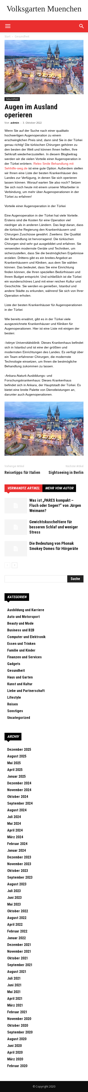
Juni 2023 (14, 897)
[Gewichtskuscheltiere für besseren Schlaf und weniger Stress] (16, 527)
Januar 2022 (16, 938)
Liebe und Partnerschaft (26, 691)
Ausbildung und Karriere (25, 610)
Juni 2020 (14, 1046)
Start (7, 36)
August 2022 (16, 918)
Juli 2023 (14, 891)
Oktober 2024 (17, 796)
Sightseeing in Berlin (66, 472)
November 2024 (19, 790)
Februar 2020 (17, 1066)
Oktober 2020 (17, 1025)
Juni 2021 (14, 985)
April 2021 (15, 998)
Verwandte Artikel (23, 488)
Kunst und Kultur (19, 684)
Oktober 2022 (17, 911)
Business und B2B (20, 630)
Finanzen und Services (24, 657)
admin (14, 122)
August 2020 (16, 1039)
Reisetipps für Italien (22, 472)
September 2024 (19, 803)
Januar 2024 (16, 850)
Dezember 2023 (19, 857)
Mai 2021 (14, 992)
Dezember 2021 (19, 945)
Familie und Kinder (21, 650)
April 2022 (15, 924)
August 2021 (16, 971)
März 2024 (15, 837)
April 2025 (15, 770)
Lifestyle (14, 697)
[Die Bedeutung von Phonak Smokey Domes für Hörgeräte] (16, 548)
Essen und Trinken (21, 643)
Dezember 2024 (19, 783)
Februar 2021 (17, 1012)
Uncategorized (18, 718)
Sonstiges (15, 711)
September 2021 (19, 965)
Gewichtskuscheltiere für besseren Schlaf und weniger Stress (53, 526)
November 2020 (19, 1019)
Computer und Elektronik (26, 637)
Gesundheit (22, 36)
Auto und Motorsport (23, 617)
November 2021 (19, 951)
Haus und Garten (20, 677)
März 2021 (15, 1005)
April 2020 (15, 1052)
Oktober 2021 (17, 958)
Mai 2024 (14, 823)
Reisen (12, 704)
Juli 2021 (14, 978)
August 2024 (16, 810)
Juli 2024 (14, 817)
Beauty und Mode (20, 623)
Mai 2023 (14, 904)
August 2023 (16, 884)
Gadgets (13, 664)
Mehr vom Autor (59, 488)
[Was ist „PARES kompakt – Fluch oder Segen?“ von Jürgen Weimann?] (16, 505)
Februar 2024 (17, 844)
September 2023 (19, 877)
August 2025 (16, 756)
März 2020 (15, 1059)
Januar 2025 (16, 776)
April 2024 (15, 830)
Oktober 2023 (17, 871)
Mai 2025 (14, 763)
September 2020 (19, 1032)
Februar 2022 (17, 931)
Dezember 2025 (19, 749)
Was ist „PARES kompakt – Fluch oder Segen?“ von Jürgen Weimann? (55, 505)
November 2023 (19, 864)
